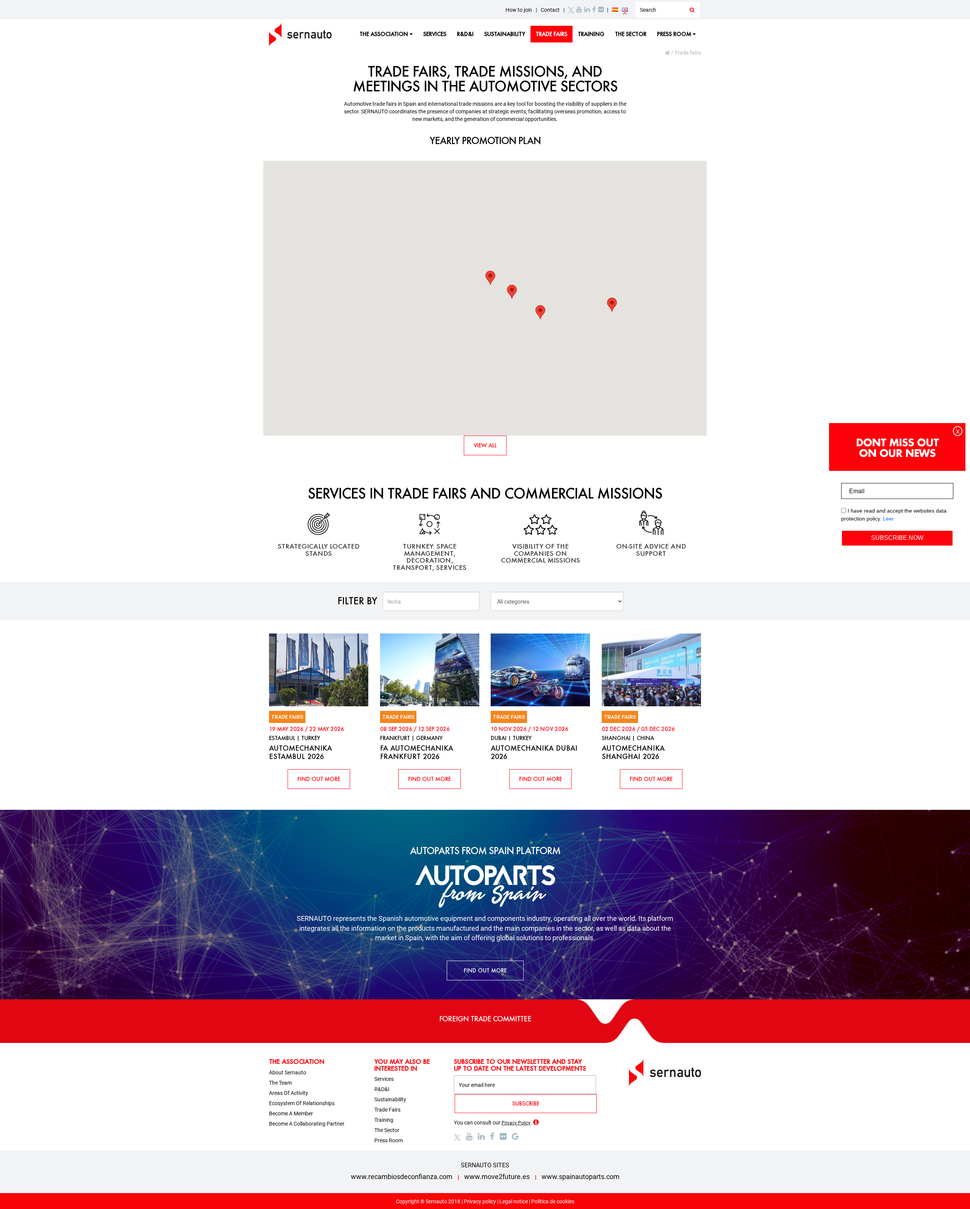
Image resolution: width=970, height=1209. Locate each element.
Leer (888, 519)
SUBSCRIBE (525, 1103)
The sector (630, 34)
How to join (518, 10)
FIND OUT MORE (318, 778)
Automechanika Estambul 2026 (300, 752)
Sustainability (504, 34)
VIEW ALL (485, 445)
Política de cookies (552, 1201)
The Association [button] (385, 34)
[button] (512, 292)
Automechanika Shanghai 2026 (633, 752)
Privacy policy (480, 1201)
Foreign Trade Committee (485, 1018)
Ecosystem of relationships (302, 1103)
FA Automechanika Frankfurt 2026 (416, 752)
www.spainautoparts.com (580, 1177)
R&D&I (465, 34)
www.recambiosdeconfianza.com (401, 1177)
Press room (388, 1140)
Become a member (291, 1113)
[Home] (668, 53)
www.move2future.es (497, 1177)
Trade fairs (551, 34)
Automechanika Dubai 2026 (534, 752)
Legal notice (513, 1201)
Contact (550, 10)
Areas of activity (288, 1093)
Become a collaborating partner (306, 1124)
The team (280, 1083)
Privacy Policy (516, 1123)
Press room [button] (675, 34)
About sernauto (287, 1072)
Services (434, 34)
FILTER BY (357, 601)
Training (591, 34)
